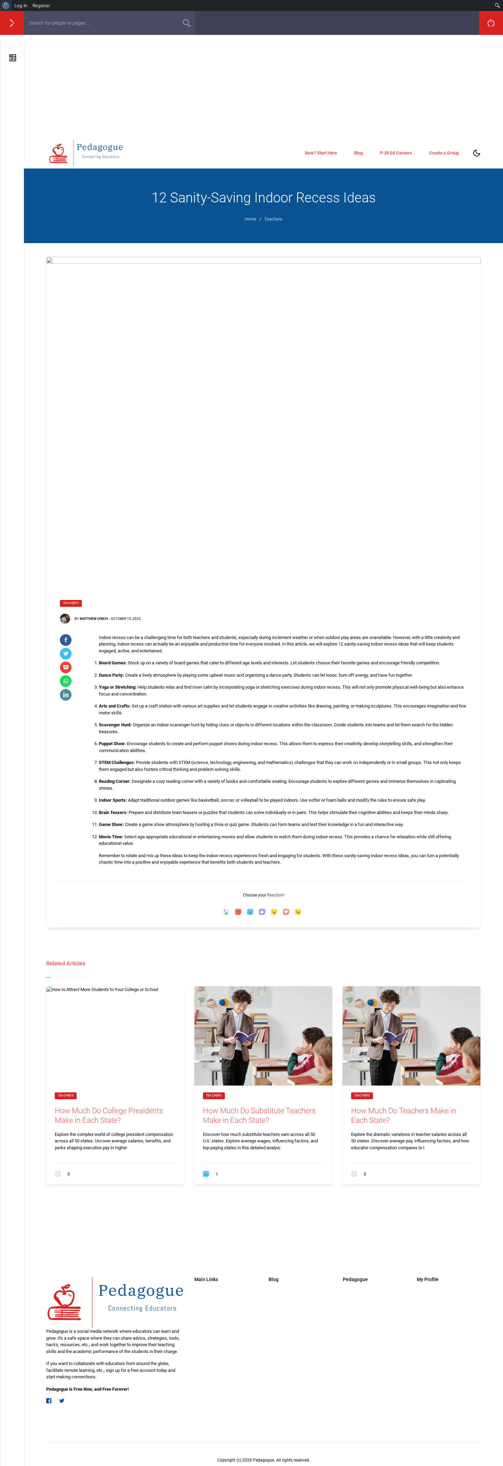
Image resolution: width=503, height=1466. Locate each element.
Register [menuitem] (41, 5)
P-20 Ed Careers (396, 152)
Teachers (71, 603)
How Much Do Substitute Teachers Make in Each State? (259, 1115)
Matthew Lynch (94, 619)
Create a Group (444, 152)
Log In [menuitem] (20, 5)
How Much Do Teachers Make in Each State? (403, 1115)
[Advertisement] (263, 86)
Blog (358, 152)
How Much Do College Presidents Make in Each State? (109, 1115)
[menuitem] (6, 5)
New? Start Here (321, 152)
